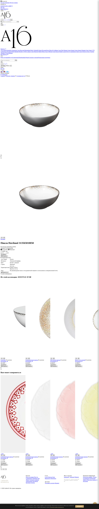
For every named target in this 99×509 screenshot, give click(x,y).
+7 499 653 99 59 (4, 480)
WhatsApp (4, 74)
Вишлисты (48, 478)
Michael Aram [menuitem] (52, 51)
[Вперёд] (6, 469)
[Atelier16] (16, 47)
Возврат (57, 483)
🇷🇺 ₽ (2, 71)
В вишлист (4, 256)
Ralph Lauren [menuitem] (63, 51)
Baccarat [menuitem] (22, 50)
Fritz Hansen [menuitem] (64, 50)
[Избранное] (5, 10)
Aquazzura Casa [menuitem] (16, 50)
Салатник (3, 360)
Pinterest (77, 477)
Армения (7, 2)
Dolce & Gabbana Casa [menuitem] (55, 50)
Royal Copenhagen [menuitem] (71, 51)
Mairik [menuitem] (40, 51)
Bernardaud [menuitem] (28, 50)
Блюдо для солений (80, 360)
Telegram (72, 477)
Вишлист (5, 9)
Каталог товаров (10, 76)
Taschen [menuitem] (92, 51)
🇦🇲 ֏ (5, 71)
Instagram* (66, 477)
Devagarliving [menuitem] (45, 50)
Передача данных (91, 480)
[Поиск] (2, 20)
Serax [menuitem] (88, 51)
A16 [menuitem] (2, 50)
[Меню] (2, 10)
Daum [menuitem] (40, 50)
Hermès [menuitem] (21, 51)
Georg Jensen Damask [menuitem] (80, 50)
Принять (79, 506)
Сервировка (15, 57)
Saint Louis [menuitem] (79, 51)
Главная (3, 76)
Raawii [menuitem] (57, 51)
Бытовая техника (30, 482)
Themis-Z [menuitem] (3, 53)
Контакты (53, 478)
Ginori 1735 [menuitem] (92, 50)
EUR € (6, 6)
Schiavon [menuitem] (84, 51)
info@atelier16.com (5, 482)
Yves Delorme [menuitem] (9, 53)
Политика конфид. (88, 477)
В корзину (3, 254)
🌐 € (8, 71)
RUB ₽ (3, 6)
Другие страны (14, 2)
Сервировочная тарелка (31, 360)
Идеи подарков (5, 57)
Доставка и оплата (50, 483)
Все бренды (4, 54)
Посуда (10, 57)
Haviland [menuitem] (9, 51)
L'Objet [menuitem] (25, 51)
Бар (25, 57)
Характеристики (6, 257)
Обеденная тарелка (55, 360)
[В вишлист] (4, 238)
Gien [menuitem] (87, 50)
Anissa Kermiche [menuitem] (7, 50)
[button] (49, 156)
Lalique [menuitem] (29, 51)
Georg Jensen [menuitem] (71, 50)
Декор (27, 57)
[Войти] (5, 19)
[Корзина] (9, 19)
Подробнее (4, 361)
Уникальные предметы (44, 57)
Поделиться (5, 272)
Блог (2, 9)
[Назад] (4, 469)
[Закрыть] (2, 23)
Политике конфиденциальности (57, 507)
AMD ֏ (10, 6)
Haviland (3, 239)
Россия (3, 2)
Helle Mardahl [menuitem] (15, 51)
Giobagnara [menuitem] (4, 51)
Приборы (21, 57)
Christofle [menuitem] (36, 50)
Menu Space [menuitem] (45, 51)
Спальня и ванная (33, 57)
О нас (46, 477)
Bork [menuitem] (32, 50)
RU (1, 7)
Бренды (3, 49)
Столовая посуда (20, 76)
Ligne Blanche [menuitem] (34, 51)
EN (3, 7)
